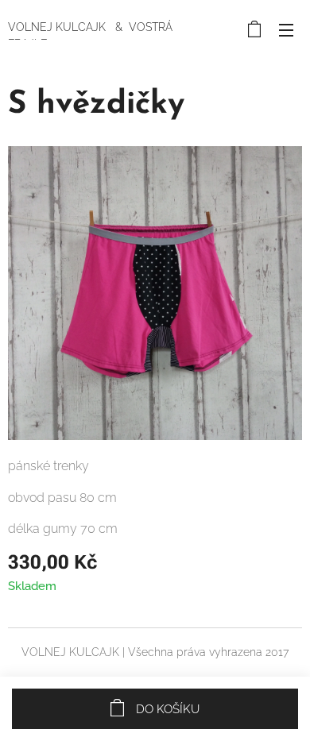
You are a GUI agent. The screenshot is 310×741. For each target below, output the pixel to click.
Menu (286, 29)
